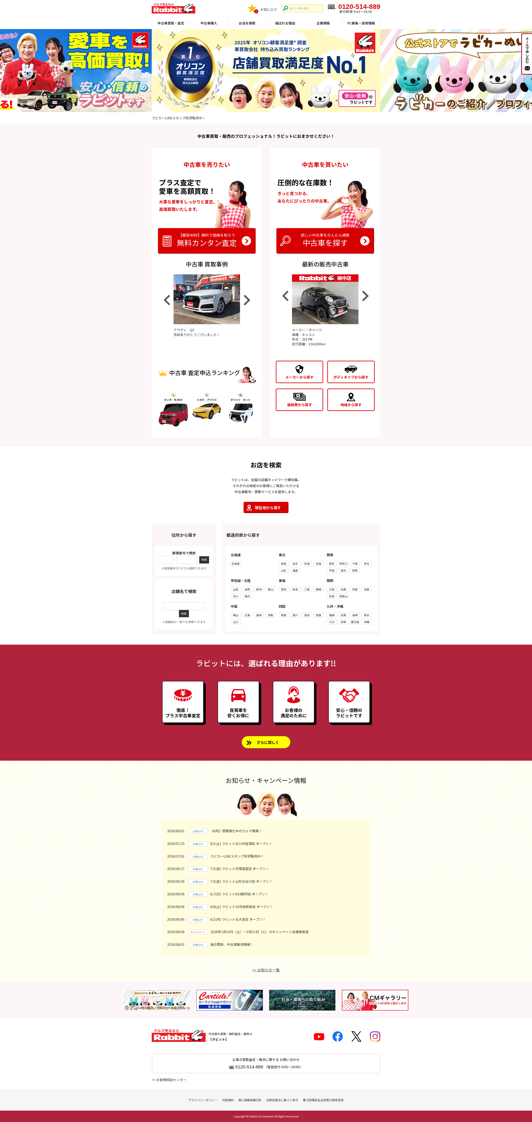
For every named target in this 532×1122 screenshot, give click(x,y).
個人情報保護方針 (250, 1100)
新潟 (259, 589)
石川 (235, 596)
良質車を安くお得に (238, 713)
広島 (247, 615)
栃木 (343, 570)
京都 (355, 589)
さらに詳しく (268, 742)
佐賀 (343, 615)
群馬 (355, 570)
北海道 (236, 564)
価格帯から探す (299, 404)
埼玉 (366, 564)
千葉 (355, 564)
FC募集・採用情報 (361, 23)
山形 (283, 570)
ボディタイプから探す (350, 377)
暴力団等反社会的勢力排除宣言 (323, 1100)
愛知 (283, 589)
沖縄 (366, 622)
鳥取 (270, 615)
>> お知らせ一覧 (266, 970)
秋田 (307, 564)
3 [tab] (273, 107)
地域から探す (351, 404)
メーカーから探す (299, 377)
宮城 (318, 564)
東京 (331, 564)
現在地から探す (268, 507)
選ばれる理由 (285, 23)
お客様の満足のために (294, 713)
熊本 (366, 615)
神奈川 (343, 564)
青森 (283, 564)
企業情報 (323, 23)
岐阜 (295, 589)
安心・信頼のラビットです (349, 713)
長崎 (355, 615)
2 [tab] (266, 107)
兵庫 (343, 589)
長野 (247, 589)
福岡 (331, 615)
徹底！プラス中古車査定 (182, 713)
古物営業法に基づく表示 (282, 1100)
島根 (259, 615)
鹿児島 (355, 622)
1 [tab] (259, 107)
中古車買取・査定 (171, 23)
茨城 (331, 570)
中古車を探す (325, 240)
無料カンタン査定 (207, 240)
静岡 (318, 589)
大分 (331, 622)
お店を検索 (247, 23)
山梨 (235, 589)
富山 (270, 589)
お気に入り (268, 9)
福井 (247, 596)
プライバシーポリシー (202, 1100)
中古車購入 (209, 23)
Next (246, 300)
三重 (307, 589)
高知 (307, 615)
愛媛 (283, 615)
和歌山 (343, 596)
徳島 (318, 615)
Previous (166, 300)
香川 (295, 615)
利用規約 (228, 1100)
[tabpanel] (266, 70)
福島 (295, 570)
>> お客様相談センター (169, 1079)
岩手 (295, 564)
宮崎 (343, 622)
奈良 (331, 596)
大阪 (331, 589)
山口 (235, 622)
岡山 (235, 615)
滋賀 (366, 589)
